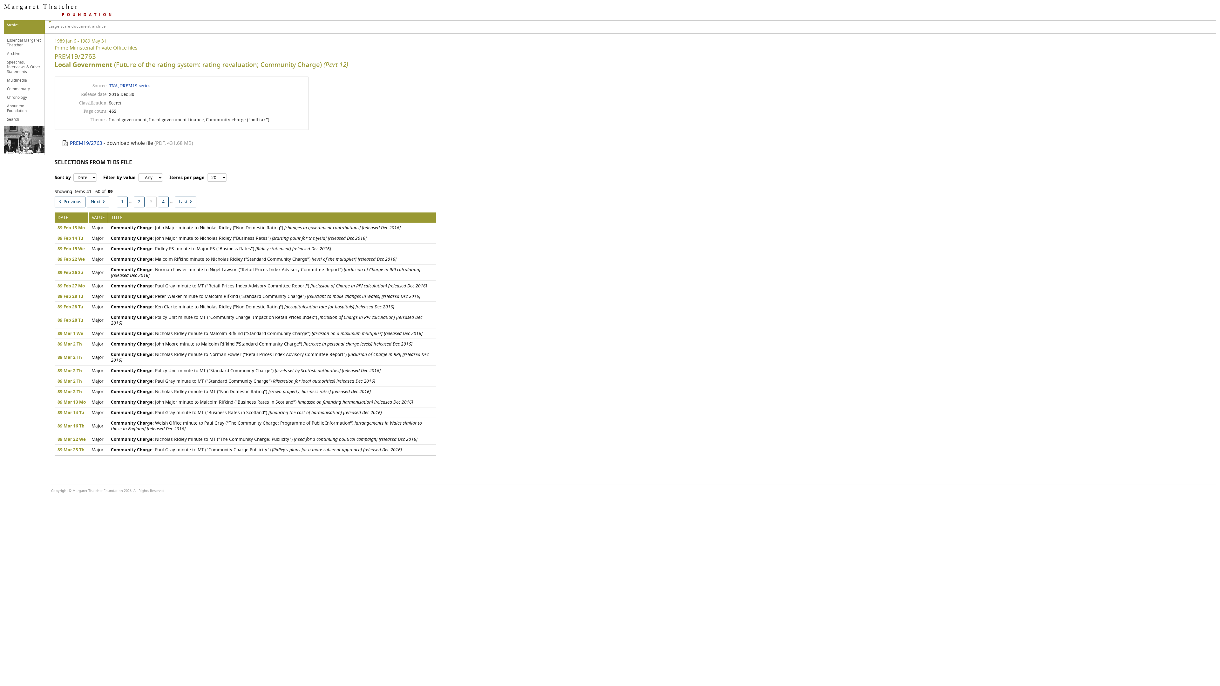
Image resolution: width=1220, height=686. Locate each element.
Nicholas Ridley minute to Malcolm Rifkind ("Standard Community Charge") (267, 333)
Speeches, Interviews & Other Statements (23, 67)
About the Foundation (17, 108)
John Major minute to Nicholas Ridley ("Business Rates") (239, 238)
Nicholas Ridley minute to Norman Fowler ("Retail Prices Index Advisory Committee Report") (270, 357)
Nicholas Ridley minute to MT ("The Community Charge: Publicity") (264, 439)
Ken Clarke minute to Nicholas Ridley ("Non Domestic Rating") (252, 307)
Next (95, 201)
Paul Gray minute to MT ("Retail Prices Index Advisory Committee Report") (269, 286)
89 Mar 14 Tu (71, 413)
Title (117, 217)
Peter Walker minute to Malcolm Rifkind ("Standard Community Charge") (265, 296)
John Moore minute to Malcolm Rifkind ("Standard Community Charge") (261, 344)
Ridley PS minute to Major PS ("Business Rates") (221, 248)
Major (98, 228)
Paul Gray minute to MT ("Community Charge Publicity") (256, 450)
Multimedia (17, 80)
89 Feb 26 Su (70, 273)
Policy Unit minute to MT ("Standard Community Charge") (246, 370)
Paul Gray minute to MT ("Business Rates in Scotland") (246, 412)
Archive (13, 54)
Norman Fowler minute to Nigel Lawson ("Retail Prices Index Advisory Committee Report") (265, 272)
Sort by (63, 177)
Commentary (18, 89)
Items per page (187, 177)
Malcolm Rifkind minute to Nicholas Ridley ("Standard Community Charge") (253, 259)
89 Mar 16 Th (71, 426)
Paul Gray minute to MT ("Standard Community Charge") (243, 381)
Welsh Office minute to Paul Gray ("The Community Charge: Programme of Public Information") (266, 426)
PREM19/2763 (86, 143)
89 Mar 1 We (70, 334)
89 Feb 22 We (71, 259)
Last (183, 201)
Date (63, 217)
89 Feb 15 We (71, 249)
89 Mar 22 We (72, 439)
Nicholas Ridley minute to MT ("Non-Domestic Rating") (241, 391)
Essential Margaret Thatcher (24, 42)
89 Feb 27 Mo (71, 286)
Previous (72, 201)
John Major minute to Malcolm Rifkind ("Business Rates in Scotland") (262, 402)
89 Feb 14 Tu (70, 238)
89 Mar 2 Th (70, 344)
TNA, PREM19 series (129, 86)
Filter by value (119, 177)
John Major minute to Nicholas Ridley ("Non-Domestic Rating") (256, 228)
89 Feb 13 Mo (71, 228)
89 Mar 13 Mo (72, 402)
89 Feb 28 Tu (70, 296)
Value (98, 217)
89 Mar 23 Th (71, 450)
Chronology (17, 97)
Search (13, 119)
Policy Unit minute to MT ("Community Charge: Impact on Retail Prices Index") (266, 320)
